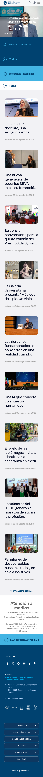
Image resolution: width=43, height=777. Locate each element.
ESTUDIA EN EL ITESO (21, 726)
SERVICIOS (21, 759)
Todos (13, 59)
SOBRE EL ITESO (21, 752)
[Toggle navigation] (38, 2)
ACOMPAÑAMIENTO (21, 732)
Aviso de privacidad (20, 770)
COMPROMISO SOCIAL (21, 739)
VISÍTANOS (21, 746)
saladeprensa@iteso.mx (24, 639)
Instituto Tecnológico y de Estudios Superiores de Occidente (19, 679)
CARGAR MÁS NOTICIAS (22, 591)
